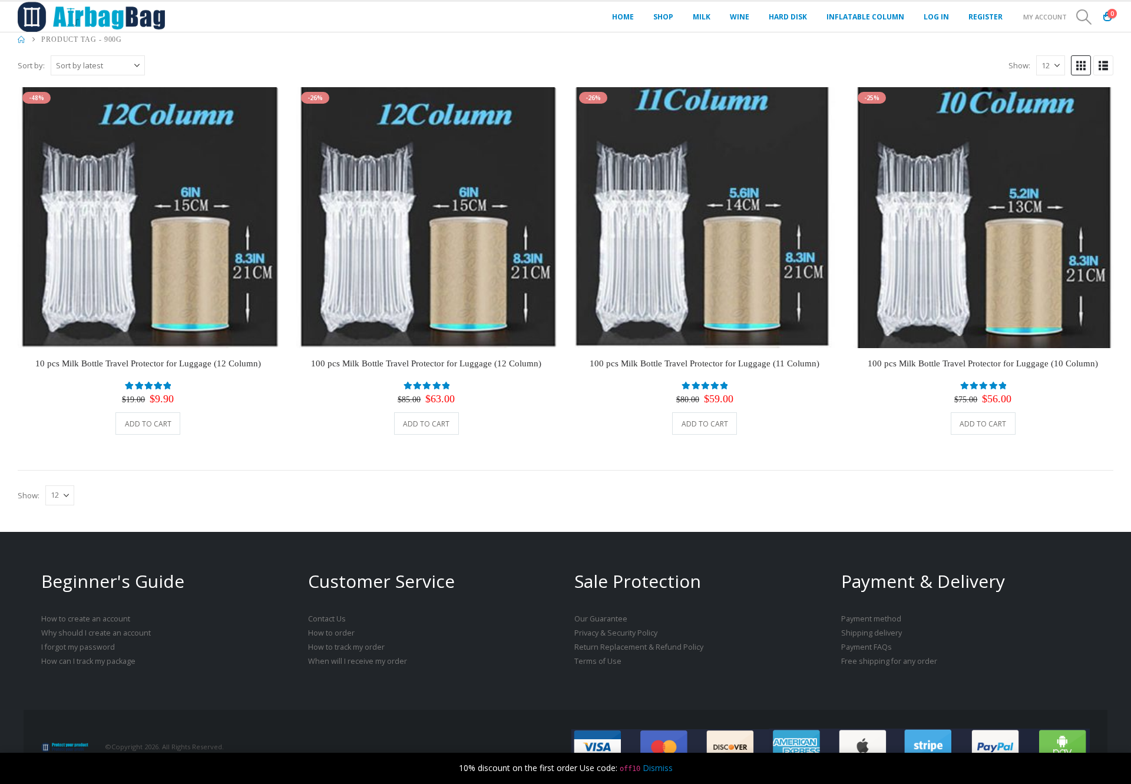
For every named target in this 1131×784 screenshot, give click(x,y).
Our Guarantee (600, 619)
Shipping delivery (871, 633)
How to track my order (346, 647)
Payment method (871, 619)
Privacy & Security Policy (615, 633)
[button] (1084, 17)
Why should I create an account (96, 633)
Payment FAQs (866, 647)
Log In (936, 17)
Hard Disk (788, 17)
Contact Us (327, 619)
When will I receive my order (357, 661)
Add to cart (148, 424)
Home (623, 17)
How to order (331, 633)
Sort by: (31, 65)
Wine (739, 17)
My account (1045, 16)
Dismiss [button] (658, 767)
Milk (701, 17)
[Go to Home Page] (21, 39)
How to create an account (85, 619)
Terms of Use (597, 661)
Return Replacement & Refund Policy (638, 647)
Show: (1019, 65)
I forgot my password (78, 647)
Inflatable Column (865, 17)
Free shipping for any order (889, 661)
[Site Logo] (91, 17)
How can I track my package (88, 661)
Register (985, 17)
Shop (663, 17)
